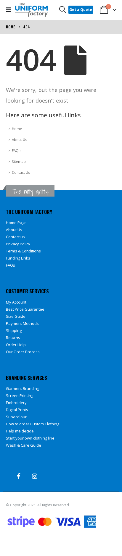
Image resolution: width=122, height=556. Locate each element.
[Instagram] (34, 476)
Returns (13, 337)
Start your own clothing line (30, 438)
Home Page (16, 222)
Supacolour (16, 416)
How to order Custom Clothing (32, 424)
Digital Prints (17, 409)
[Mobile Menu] (10, 10)
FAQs (10, 265)
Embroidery (16, 402)
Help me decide (20, 431)
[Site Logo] (31, 10)
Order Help (16, 344)
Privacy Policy (18, 244)
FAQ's (17, 150)
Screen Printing (19, 395)
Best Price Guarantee (25, 309)
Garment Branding (22, 388)
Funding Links (18, 258)
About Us (19, 139)
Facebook (11, 541)
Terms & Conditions (23, 251)
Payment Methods (22, 323)
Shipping (14, 330)
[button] (63, 9)
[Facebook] (18, 476)
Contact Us (21, 172)
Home (17, 128)
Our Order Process (23, 351)
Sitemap (19, 161)
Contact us (15, 236)
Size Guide (15, 316)
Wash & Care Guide (23, 445)
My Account (16, 302)
